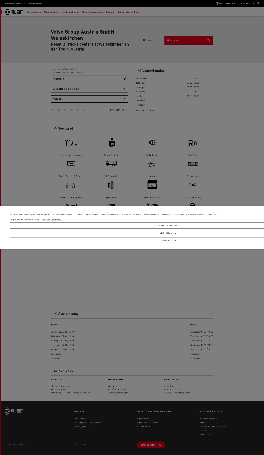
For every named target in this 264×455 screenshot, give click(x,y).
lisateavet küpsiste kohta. (52, 219)
